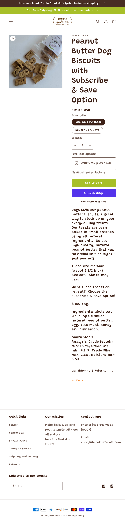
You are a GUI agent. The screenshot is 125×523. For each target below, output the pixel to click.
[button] (11, 21)
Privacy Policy (18, 441)
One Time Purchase (88, 122)
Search (13, 425)
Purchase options (84, 154)
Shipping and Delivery (23, 456)
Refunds (14, 464)
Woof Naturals (57, 516)
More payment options (94, 202)
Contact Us (16, 433)
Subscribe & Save (87, 130)
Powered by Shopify (74, 516)
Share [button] (79, 380)
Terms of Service (20, 449)
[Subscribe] (58, 486)
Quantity (77, 138)
